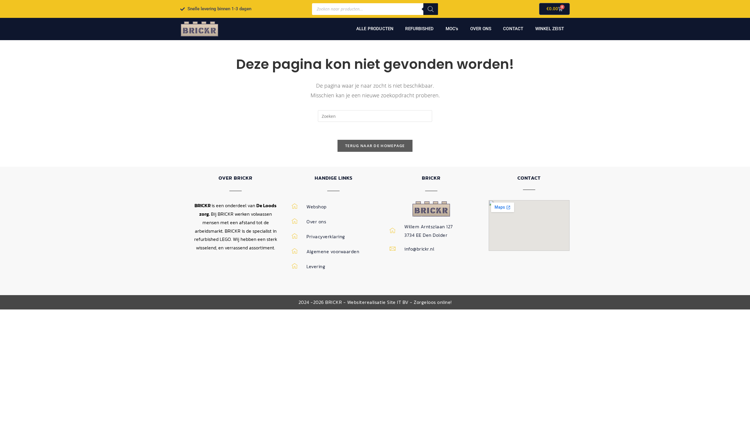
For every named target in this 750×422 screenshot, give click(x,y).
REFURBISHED (419, 28)
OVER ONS (481, 28)
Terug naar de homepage (375, 145)
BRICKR (431, 178)
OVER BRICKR (236, 178)
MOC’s (452, 28)
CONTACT (513, 28)
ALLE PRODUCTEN (375, 28)
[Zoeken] (430, 9)
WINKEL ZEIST (549, 28)
